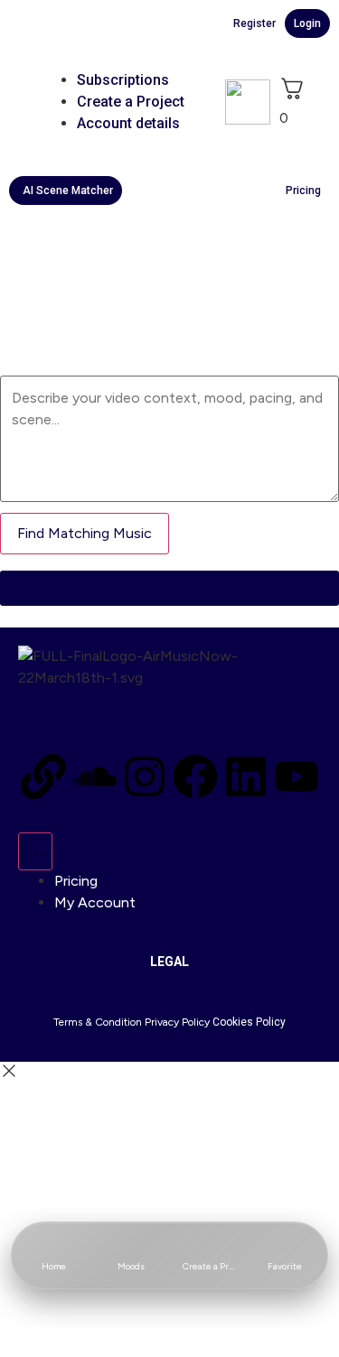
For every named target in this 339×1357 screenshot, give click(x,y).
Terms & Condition (97, 1022)
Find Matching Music (84, 533)
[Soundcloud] (94, 776)
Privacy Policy (177, 1022)
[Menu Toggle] (35, 851)
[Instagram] (144, 776)
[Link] (43, 776)
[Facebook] (195, 776)
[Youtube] (296, 776)
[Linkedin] (245, 776)
